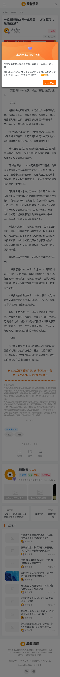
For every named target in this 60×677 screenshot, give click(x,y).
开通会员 (49, 82)
